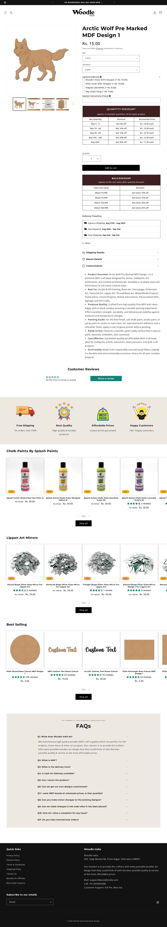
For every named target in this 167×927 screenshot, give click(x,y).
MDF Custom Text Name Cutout (63, 671)
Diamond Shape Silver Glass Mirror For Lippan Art (63, 586)
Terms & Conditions (16, 864)
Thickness (86, 64)
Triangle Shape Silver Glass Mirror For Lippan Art (101, 586)
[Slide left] (9, 104)
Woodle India (79, 921)
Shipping (99, 48)
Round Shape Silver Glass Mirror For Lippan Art (25, 586)
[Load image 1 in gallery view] (19, 104)
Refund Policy (13, 860)
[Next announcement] (114, 2)
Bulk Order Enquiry (16, 883)
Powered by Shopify (92, 921)
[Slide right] (73, 104)
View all (83, 523)
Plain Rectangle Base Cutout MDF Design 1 (139, 672)
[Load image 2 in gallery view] (33, 104)
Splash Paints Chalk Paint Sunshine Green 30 (101, 499)
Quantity (86, 153)
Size (84, 53)
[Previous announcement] (53, 2)
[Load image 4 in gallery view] (62, 104)
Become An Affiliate (16, 878)
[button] (5, 13)
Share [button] (87, 243)
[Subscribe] (50, 902)
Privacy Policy (13, 855)
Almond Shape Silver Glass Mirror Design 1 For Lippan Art (139, 586)
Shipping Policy (14, 869)
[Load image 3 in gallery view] (48, 104)
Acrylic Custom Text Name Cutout (101, 671)
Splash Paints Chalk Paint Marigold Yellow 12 (63, 499)
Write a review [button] (106, 378)
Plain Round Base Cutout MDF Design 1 (25, 672)
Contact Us (12, 874)
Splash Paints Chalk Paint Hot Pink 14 (25, 498)
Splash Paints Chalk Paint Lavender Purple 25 (139, 499)
